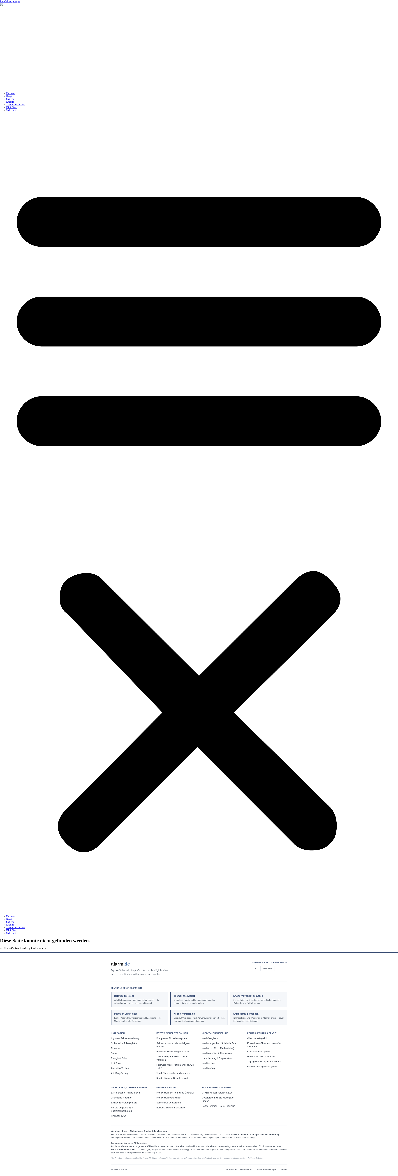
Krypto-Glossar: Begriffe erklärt (172, 1078)
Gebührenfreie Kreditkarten (261, 1056)
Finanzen (10, 93)
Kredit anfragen (209, 1068)
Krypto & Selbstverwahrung (125, 1038)
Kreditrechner (208, 1063)
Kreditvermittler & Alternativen (217, 1053)
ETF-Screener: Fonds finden (125, 1092)
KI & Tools (11, 107)
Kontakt (283, 1170)
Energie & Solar (119, 1058)
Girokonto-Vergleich (257, 1038)
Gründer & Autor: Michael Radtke (269, 962)
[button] (199, 513)
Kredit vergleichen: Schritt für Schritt (220, 1043)
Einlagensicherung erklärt (124, 1102)
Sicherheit (11, 110)
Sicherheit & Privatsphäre (124, 1043)
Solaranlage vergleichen (168, 1102)
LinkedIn (267, 968)
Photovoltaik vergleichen (168, 1097)
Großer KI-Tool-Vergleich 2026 (217, 1092)
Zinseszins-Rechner (121, 1097)
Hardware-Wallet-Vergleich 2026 (172, 1051)
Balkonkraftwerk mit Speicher (171, 1107)
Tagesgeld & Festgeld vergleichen (264, 1061)
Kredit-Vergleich (210, 1038)
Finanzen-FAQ (118, 1116)
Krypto (9, 96)
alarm (120, 963)
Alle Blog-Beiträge (120, 1073)
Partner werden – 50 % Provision (218, 1106)
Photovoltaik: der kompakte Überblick (175, 1092)
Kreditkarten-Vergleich (258, 1051)
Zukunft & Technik (15, 104)
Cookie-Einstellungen (266, 1170)
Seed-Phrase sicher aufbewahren (173, 1073)
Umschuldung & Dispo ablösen (217, 1058)
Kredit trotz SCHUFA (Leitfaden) (218, 1048)
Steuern (10, 99)
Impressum (231, 1170)
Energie (10, 101)
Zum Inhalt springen (10, 1)
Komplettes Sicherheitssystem (171, 1038)
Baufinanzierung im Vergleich (262, 1066)
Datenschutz (246, 1170)
